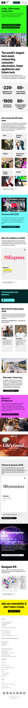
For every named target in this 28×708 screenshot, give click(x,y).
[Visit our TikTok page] (21, 693)
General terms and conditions (8, 684)
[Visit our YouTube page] (14, 693)
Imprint (3, 682)
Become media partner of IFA (8, 667)
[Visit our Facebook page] (17, 693)
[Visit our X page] (4, 693)
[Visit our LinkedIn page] (7, 693)
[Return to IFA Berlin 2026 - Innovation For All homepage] (5, 3)
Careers (3, 676)
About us (3, 662)
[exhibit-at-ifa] (7, 300)
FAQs (2, 671)
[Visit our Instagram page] (11, 693)
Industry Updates (5, 673)
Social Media (4, 674)
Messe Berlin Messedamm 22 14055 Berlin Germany (5, 643)
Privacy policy (4, 686)
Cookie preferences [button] (6, 687)
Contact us (4, 664)
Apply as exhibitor (5, 665)
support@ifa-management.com (8, 627)
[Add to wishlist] (24, 250)
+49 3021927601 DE (5, 632)
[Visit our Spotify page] (24, 693)
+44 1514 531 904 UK (6, 633)
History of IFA (4, 669)
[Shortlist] (23, 2)
